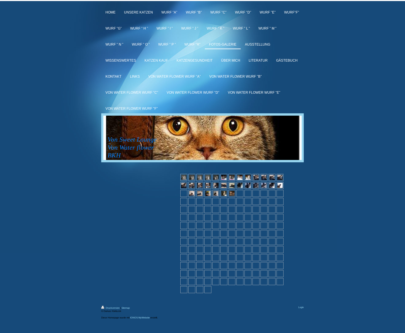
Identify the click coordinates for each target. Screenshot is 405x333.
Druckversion (112, 308)
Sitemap (126, 308)
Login (301, 307)
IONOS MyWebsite (140, 317)
